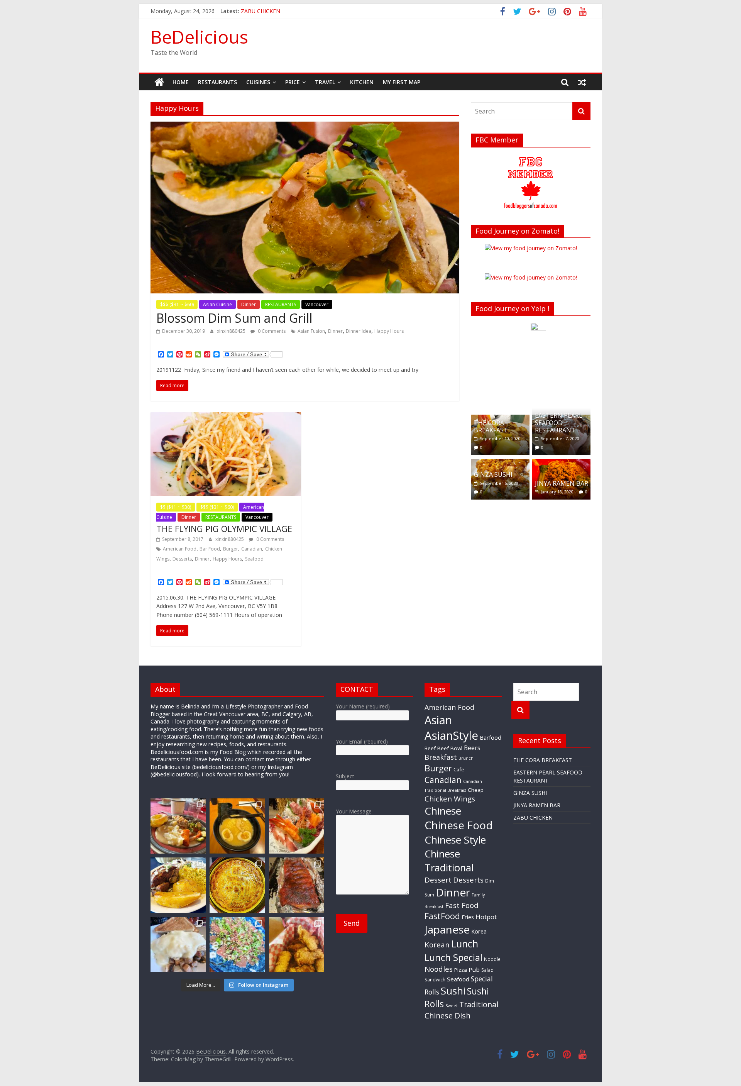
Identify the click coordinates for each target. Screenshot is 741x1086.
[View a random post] (582, 82)
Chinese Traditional (449, 860)
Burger (230, 549)
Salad (487, 970)
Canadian (251, 549)
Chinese (443, 811)
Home (181, 82)
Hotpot (486, 916)
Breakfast (441, 757)
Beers (472, 748)
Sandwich (435, 979)
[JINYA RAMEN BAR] (561, 463)
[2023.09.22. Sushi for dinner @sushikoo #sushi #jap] (237, 944)
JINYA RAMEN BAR (264, 11)
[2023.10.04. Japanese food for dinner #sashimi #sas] (296, 826)
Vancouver (316, 304)
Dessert (438, 880)
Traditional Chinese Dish (461, 1009)
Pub (474, 969)
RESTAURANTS (217, 82)
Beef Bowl (449, 748)
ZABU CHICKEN (533, 817)
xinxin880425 (232, 331)
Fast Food (462, 905)
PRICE (292, 82)
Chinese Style (455, 840)
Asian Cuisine (217, 304)
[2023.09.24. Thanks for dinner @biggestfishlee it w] (296, 885)
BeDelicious (199, 37)
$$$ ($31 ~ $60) (177, 304)
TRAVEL (325, 82)
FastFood (442, 916)
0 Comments (271, 331)
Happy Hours (389, 331)
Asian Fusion (311, 331)
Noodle (492, 959)
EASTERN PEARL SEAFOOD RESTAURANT (558, 422)
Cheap (476, 789)
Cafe (458, 769)
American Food (179, 549)
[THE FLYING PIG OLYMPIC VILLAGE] (226, 417)
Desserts (182, 559)
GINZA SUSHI (493, 474)
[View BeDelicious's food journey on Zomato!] (531, 277)
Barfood (490, 737)
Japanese (447, 929)
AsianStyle (451, 735)
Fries (468, 917)
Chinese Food (458, 825)
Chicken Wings (450, 799)
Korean (437, 944)
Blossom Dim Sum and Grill (234, 318)
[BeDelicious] (159, 82)
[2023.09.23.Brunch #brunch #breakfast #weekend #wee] (178, 944)
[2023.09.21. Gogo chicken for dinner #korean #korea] (296, 944)
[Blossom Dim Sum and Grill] (305, 126)
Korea (479, 931)
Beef (430, 748)
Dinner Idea (358, 331)
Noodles (439, 969)
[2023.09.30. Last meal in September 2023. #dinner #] (178, 885)
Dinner (248, 304)
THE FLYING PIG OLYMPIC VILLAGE (224, 528)
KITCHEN (362, 82)
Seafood (254, 559)
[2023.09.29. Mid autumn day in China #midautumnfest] (237, 885)
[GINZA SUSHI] (500, 463)
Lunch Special (453, 957)
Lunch (464, 943)
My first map (401, 82)
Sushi (453, 991)
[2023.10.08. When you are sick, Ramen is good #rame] (237, 826)
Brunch (466, 758)
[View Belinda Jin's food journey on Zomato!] (531, 248)
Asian (438, 719)
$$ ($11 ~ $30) (175, 507)
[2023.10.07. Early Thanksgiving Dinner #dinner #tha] (178, 826)
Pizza (460, 969)
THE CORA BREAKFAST (491, 426)
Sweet (451, 1005)
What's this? (538, 397)
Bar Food (210, 549)
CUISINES (258, 82)
